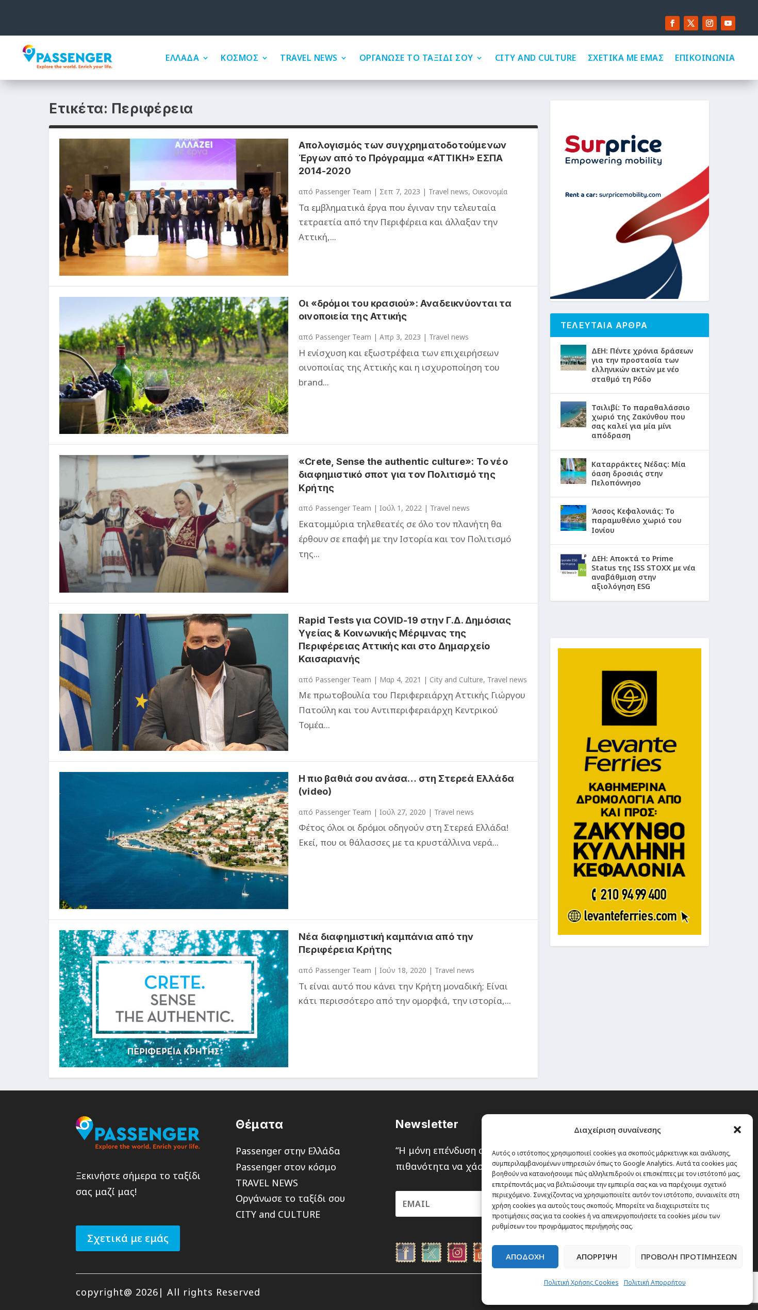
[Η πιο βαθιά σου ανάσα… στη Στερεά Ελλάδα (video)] (173, 840)
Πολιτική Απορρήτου (655, 1282)
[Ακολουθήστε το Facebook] (672, 23)
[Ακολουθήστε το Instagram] (709, 23)
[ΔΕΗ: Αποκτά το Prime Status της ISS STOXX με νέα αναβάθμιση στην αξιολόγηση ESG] (573, 565)
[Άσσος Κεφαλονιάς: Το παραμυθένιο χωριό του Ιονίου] (573, 518)
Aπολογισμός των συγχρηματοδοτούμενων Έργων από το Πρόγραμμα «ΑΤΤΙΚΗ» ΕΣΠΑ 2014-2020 (402, 158)
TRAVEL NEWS (309, 57)
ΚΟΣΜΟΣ (239, 57)
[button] (737, 1129)
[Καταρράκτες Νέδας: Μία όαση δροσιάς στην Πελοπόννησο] (573, 471)
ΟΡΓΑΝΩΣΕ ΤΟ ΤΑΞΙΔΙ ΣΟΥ (416, 57)
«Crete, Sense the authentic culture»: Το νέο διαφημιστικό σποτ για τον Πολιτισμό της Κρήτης (403, 474)
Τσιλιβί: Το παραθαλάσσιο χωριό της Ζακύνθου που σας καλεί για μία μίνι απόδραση (640, 421)
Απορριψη (596, 1256)
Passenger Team (343, 191)
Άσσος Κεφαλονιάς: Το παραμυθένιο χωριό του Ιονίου (636, 520)
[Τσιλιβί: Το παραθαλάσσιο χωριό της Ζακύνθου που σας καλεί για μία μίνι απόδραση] (573, 414)
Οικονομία (489, 191)
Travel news (448, 191)
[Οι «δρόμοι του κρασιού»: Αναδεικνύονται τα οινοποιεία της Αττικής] (173, 365)
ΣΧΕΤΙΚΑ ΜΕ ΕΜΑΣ (626, 57)
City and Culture (456, 679)
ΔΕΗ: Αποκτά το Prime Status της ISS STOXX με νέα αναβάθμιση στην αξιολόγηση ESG (643, 572)
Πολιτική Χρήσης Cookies (581, 1282)
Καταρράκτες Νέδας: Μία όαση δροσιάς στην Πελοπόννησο (638, 473)
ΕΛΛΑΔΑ (182, 57)
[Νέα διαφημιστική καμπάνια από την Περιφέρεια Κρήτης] (173, 998)
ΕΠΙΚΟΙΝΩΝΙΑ (705, 57)
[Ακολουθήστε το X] (691, 23)
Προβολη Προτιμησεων (689, 1256)
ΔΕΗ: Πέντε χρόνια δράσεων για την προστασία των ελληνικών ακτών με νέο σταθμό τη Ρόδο (642, 365)
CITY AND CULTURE (535, 57)
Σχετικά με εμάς (128, 1238)
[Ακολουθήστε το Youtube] (728, 23)
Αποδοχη (525, 1256)
